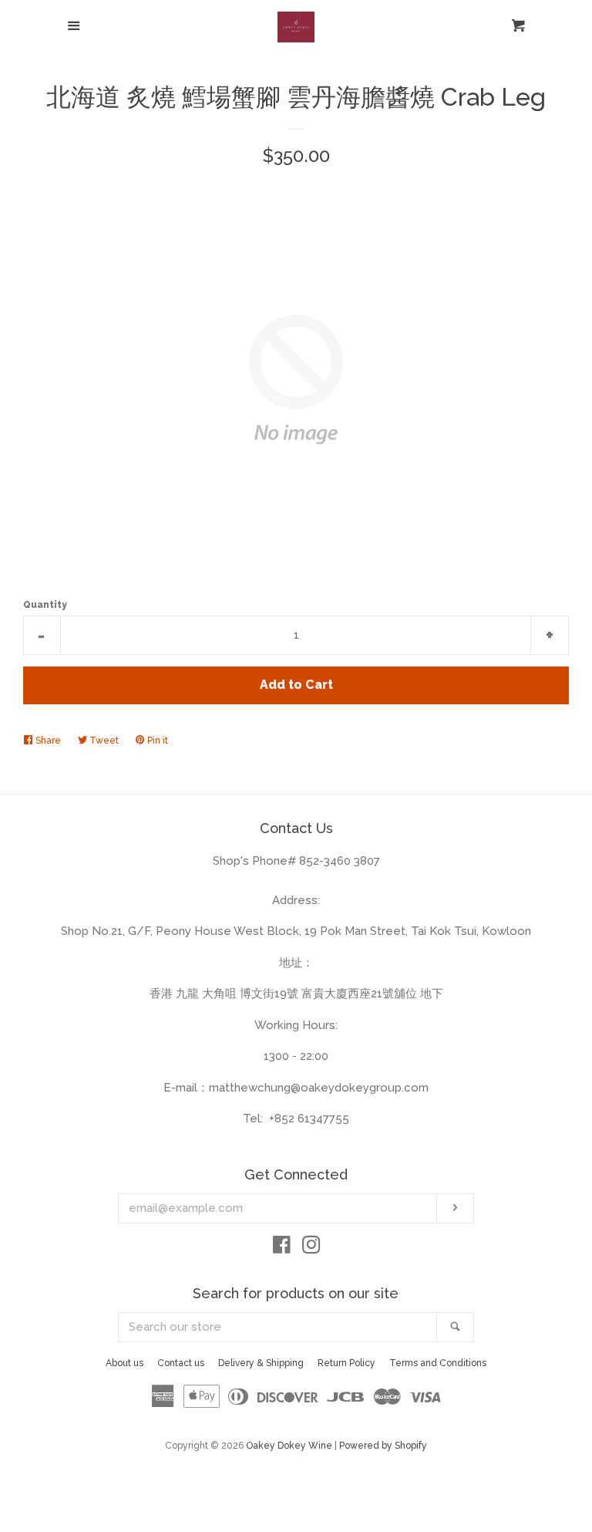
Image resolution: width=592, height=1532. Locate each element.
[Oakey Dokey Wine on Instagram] (311, 1248)
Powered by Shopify (383, 1445)
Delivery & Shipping (261, 1363)
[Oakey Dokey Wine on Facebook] (281, 1248)
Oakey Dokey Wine (289, 1445)
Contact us (180, 1363)
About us (124, 1363)
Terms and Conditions (437, 1363)
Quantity (45, 604)
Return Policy (346, 1363)
